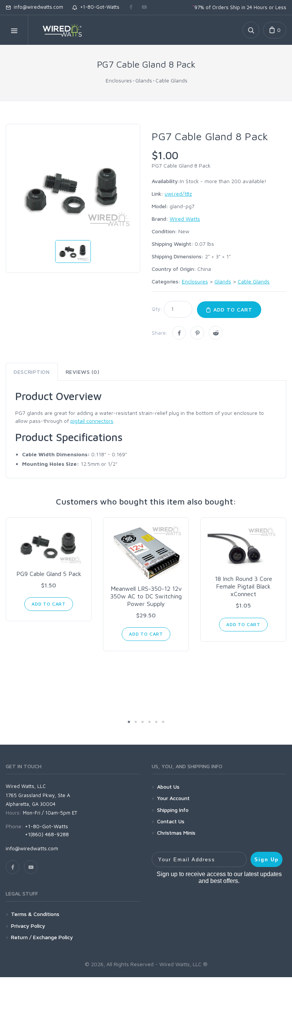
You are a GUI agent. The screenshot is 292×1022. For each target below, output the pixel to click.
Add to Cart (231, 309)
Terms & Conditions (35, 914)
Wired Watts (185, 218)
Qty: (157, 308)
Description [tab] (32, 372)
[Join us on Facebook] (131, 7)
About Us (168, 786)
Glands (143, 80)
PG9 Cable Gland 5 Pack (48, 573)
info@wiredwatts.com (37, 7)
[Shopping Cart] (274, 30)
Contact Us (170, 821)
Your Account (173, 798)
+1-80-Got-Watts (98, 7)
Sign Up (266, 859)
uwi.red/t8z (178, 193)
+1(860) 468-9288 (47, 834)
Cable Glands (171, 80)
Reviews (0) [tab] (83, 372)
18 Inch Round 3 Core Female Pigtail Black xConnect (243, 586)
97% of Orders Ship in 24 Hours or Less (239, 7)
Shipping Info (173, 810)
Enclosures (119, 80)
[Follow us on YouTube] (144, 7)
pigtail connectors (91, 421)
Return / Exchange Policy (42, 937)
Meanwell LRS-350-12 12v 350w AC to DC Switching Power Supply (146, 596)
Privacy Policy (28, 925)
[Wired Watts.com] (57, 30)
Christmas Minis (176, 832)
